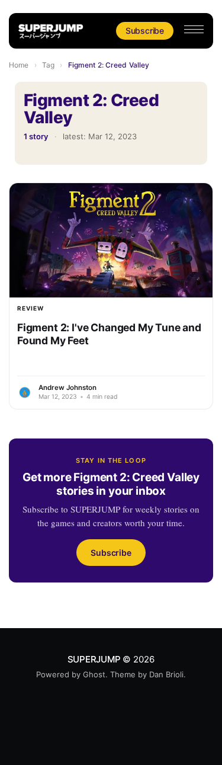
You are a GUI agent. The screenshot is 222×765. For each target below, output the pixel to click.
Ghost (94, 674)
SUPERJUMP (94, 659)
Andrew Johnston (67, 387)
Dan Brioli (166, 674)
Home (18, 64)
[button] (194, 29)
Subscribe (145, 30)
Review (30, 308)
